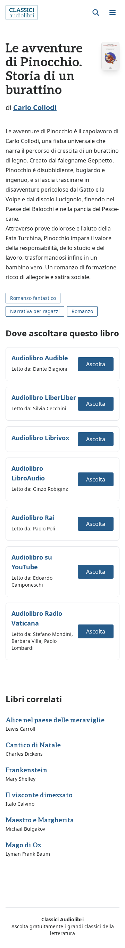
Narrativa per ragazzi (35, 311)
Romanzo (82, 311)
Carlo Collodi (35, 107)
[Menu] (112, 12)
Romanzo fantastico (33, 298)
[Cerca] (96, 12)
